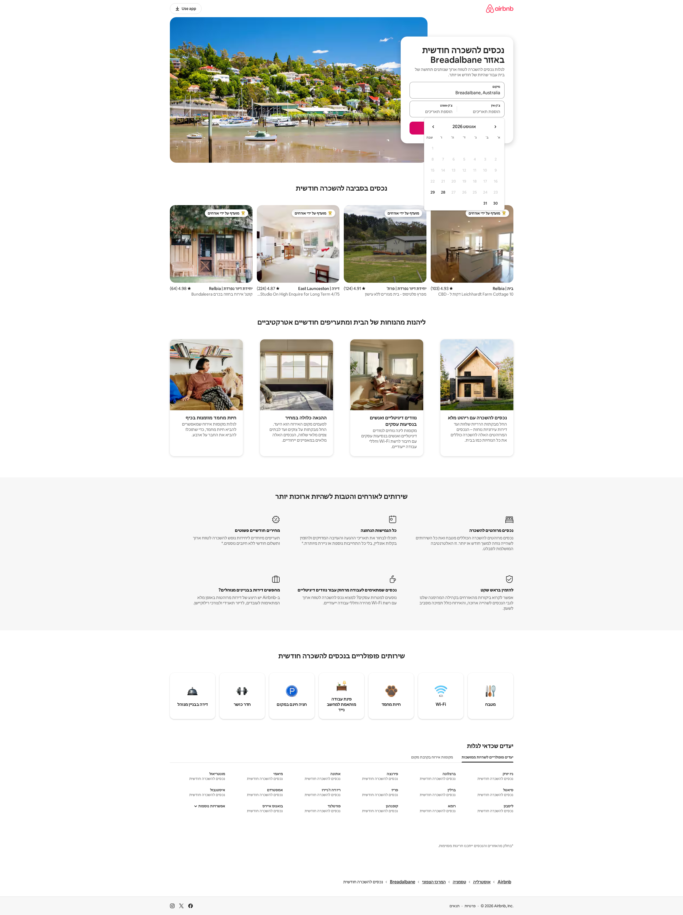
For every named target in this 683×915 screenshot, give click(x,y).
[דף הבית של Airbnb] (499, 8)
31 (485, 203)
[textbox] (480, 111)
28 (443, 192)
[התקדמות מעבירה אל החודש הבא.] (433, 126)
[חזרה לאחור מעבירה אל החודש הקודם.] (495, 126)
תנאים (454, 905)
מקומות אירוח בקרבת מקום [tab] (432, 757)
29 (432, 192)
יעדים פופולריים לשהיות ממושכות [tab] (487, 757)
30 (495, 203)
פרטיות (470, 905)
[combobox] (457, 92)
